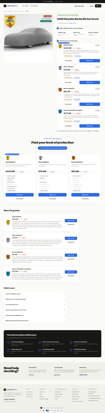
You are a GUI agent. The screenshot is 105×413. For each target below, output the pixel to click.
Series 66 (22, 11)
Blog (41, 394)
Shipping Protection (93, 400)
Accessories (29, 396)
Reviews (42, 396)
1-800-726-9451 (83, 374)
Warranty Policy (76, 396)
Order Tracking (58, 394)
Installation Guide (44, 399)
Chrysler (17, 11)
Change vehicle (72, 23)
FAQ (56, 399)
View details (68, 60)
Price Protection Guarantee (92, 392)
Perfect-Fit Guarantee (94, 396)
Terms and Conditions (77, 401)
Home (5, 11)
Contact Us (57, 396)
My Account (58, 392)
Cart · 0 (98, 5)
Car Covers (25, 6)
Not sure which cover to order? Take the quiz (52, 148)
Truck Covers (34, 6)
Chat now (31, 374)
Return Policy (75, 394)
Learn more (57, 374)
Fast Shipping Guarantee (95, 398)
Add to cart (89, 60)
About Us (42, 392)
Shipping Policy (75, 392)
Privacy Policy (75, 399)
